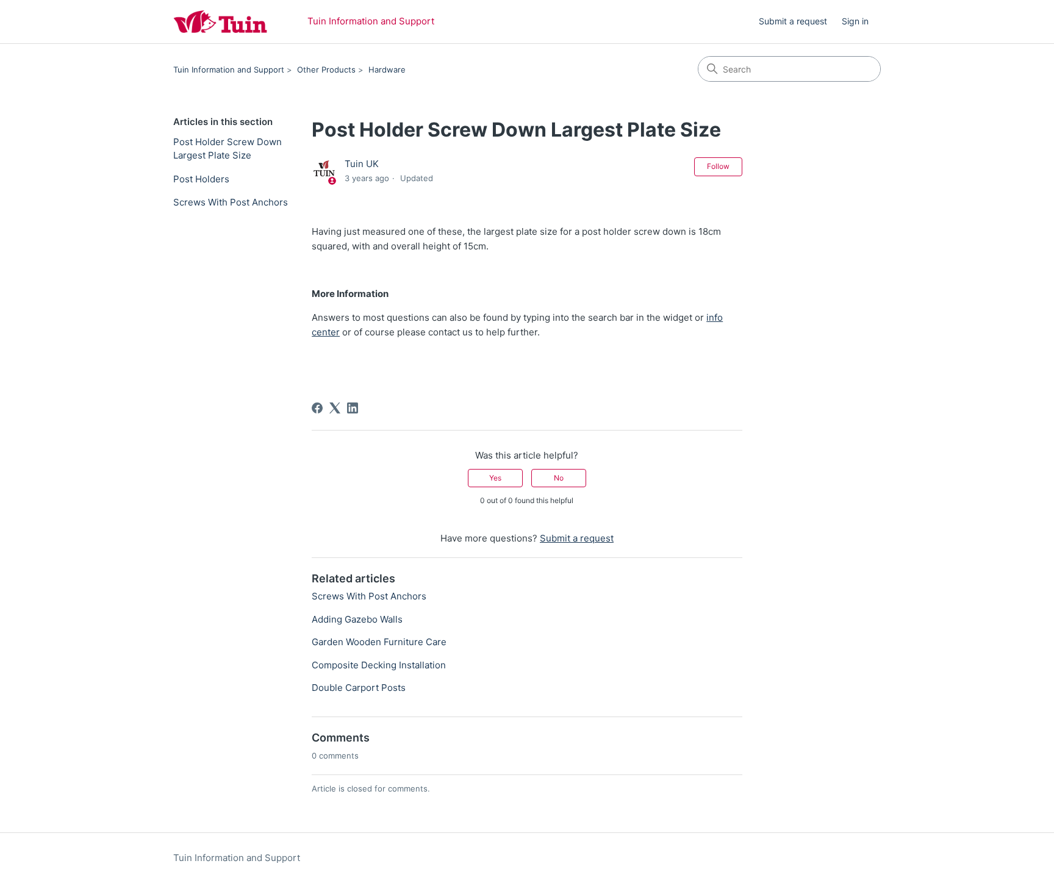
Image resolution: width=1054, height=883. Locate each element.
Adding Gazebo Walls (357, 619)
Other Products (326, 69)
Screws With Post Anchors (230, 202)
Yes (495, 477)
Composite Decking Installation (379, 665)
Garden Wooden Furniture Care (379, 642)
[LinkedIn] (352, 407)
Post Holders (201, 179)
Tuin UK (362, 164)
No (559, 477)
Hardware (387, 69)
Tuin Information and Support (228, 69)
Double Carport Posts (359, 687)
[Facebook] (317, 407)
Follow (718, 166)
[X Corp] (334, 407)
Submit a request (793, 21)
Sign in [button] (855, 21)
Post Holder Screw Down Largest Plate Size (227, 149)
